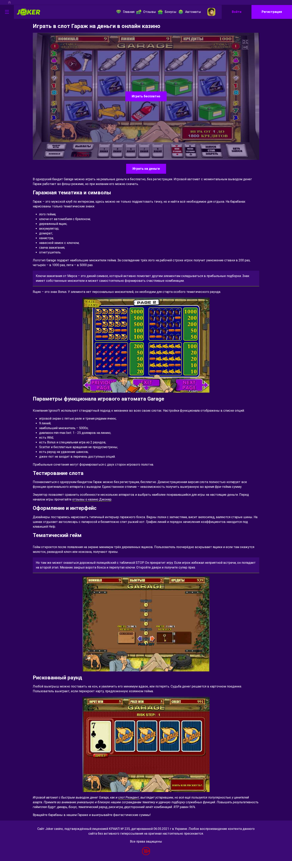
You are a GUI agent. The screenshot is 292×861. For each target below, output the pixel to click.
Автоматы (193, 12)
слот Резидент (128, 797)
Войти (236, 12)
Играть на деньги (146, 169)
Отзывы (149, 12)
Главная (128, 12)
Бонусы (170, 12)
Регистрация (272, 12)
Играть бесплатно (146, 96)
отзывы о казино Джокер (91, 499)
